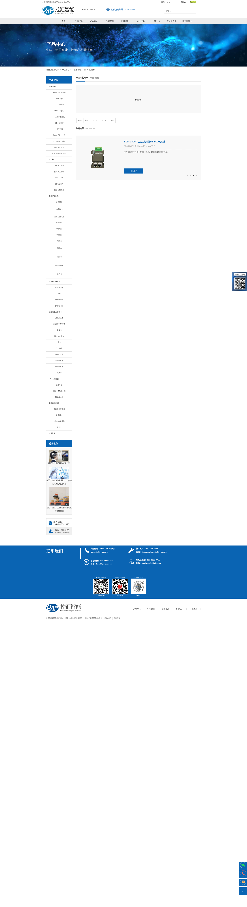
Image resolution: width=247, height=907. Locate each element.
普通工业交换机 (59, 409)
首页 (63, 21)
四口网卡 (59, 348)
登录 (163, 2)
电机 (59, 293)
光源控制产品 (59, 217)
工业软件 (52, 433)
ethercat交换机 (59, 421)
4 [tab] (196, 175)
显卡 (59, 342)
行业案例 (110, 21)
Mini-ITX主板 (59, 111)
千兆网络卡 (59, 366)
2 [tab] (190, 175)
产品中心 (79, 21)
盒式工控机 (59, 184)
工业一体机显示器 (59, 391)
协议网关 (59, 415)
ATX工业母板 (59, 105)
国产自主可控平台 (59, 92)
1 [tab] (187, 175)
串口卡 (59, 330)
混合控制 (59, 223)
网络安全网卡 (59, 336)
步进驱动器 (59, 306)
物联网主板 (53, 86)
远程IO (59, 241)
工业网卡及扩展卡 (55, 312)
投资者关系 (171, 21)
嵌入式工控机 (59, 172)
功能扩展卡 (59, 354)
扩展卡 (59, 373)
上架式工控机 (59, 165)
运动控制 (59, 202)
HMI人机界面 (54, 379)
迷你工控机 (59, 178)
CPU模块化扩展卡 (59, 153)
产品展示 (94, 21)
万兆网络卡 (59, 360)
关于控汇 (141, 21)
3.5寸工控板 (59, 123)
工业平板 (59, 385)
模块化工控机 (59, 190)
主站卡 (59, 274)
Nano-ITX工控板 (59, 135)
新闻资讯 (125, 21)
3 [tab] (193, 175)
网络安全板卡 (59, 147)
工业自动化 (76, 70)
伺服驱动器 (59, 300)
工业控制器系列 (54, 196)
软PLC (59, 257)
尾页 (112, 120)
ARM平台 (59, 99)
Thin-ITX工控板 (59, 117)
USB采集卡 (59, 318)
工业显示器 (59, 397)
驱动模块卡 (59, 287)
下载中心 (156, 21)
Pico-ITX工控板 (59, 141)
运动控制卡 (59, 265)
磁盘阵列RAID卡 (59, 324)
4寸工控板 (59, 129)
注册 (168, 2)
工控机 (51, 160)
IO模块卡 (59, 209)
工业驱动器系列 (54, 282)
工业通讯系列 (54, 403)
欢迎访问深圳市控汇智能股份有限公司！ (58, 2)
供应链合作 (187, 21)
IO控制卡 (59, 235)
